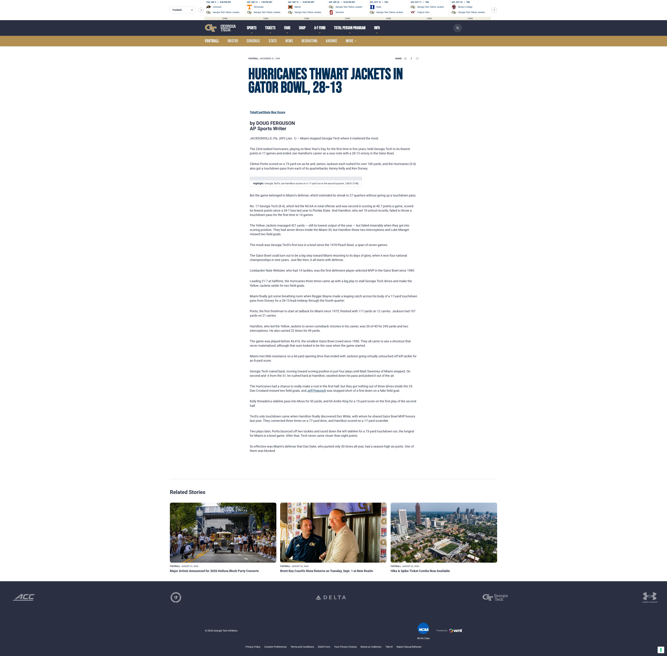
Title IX (389, 646)
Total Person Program (349, 27)
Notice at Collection (371, 646)
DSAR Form (324, 646)
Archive (331, 41)
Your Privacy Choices (345, 646)
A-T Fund (320, 27)
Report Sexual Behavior (409, 646)
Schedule (253, 41)
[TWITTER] (405, 58)
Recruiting (309, 41)
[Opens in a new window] (23, 597)
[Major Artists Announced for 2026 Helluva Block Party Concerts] (223, 533)
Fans (287, 27)
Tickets (270, 27)
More (349, 41)
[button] (201, 10)
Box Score (278, 112)
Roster (233, 41)
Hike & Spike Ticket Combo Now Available (420, 571)
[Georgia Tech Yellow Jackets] (220, 27)
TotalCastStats (260, 112)
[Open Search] (457, 28)
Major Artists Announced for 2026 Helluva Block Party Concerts (214, 571)
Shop (302, 27)
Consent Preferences (275, 646)
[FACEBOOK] (411, 58)
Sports (252, 27)
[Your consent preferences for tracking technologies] (661, 650)
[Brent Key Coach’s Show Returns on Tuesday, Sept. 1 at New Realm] (333, 533)
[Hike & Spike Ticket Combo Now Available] (444, 533)
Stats (273, 41)
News (289, 41)
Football (253, 58)
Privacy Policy (252, 646)
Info (377, 27)
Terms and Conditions (302, 646)
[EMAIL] (417, 58)
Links (225, 18)
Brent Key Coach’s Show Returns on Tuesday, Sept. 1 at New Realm (326, 571)
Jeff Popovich (316, 390)
